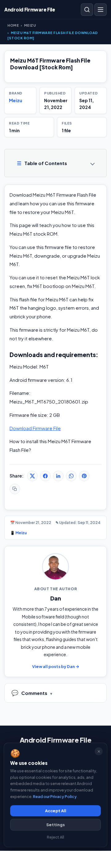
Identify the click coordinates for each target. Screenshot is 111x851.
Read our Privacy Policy (55, 796)
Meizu (30, 25)
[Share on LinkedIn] (58, 476)
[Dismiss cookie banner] (99, 751)
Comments (29, 692)
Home (13, 25)
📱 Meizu (18, 532)
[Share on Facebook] (45, 476)
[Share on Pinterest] (84, 476)
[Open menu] (100, 9)
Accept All (55, 810)
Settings (55, 824)
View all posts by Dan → (55, 666)
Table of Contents (42, 163)
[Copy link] (15, 489)
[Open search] (87, 9)
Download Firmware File (35, 428)
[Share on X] (32, 476)
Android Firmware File (56, 739)
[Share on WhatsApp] (71, 476)
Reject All (55, 837)
